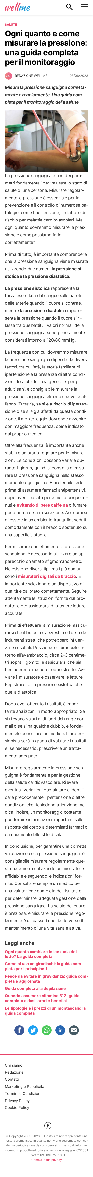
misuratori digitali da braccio (47, 576)
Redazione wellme (31, 76)
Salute (11, 24)
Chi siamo (13, 1065)
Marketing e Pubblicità (24, 1086)
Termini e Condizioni (23, 1093)
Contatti (12, 1079)
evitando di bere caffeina (42, 505)
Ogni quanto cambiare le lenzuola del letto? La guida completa (41, 954)
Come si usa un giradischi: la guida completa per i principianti (44, 966)
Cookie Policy (17, 1107)
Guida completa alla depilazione (35, 988)
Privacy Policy (17, 1100)
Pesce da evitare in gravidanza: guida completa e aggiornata (46, 979)
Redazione (14, 1072)
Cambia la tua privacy (46, 1160)
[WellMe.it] (17, 6)
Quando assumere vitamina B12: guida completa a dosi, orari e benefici (42, 998)
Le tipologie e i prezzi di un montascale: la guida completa (45, 1011)
